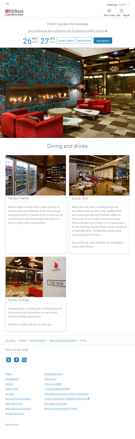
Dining (83, 340)
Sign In (126, 14)
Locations (10, 340)
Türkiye (22, 340)
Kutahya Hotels (38, 340)
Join (118, 14)
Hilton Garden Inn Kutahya (62, 340)
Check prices (104, 40)
